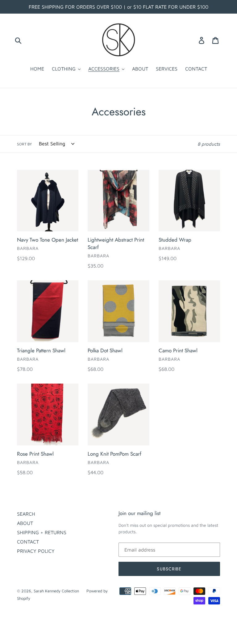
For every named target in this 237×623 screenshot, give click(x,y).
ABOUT (25, 523)
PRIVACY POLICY (36, 551)
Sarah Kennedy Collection (57, 590)
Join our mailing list (139, 513)
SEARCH (26, 514)
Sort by (24, 144)
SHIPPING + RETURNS (41, 532)
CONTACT (28, 541)
